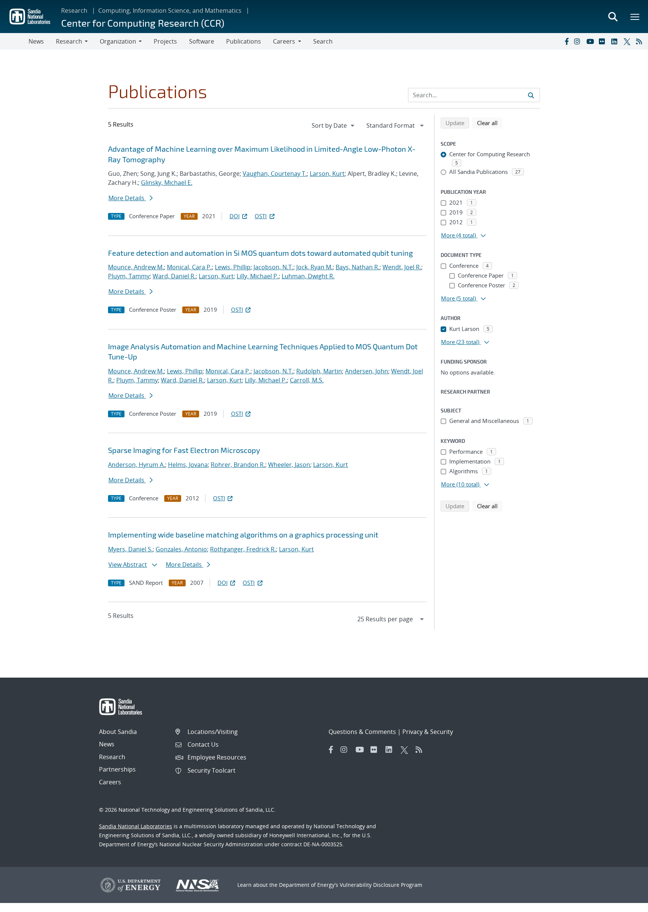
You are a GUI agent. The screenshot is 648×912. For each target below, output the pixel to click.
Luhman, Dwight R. (308, 276)
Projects (165, 41)
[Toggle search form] (612, 16)
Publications (243, 41)
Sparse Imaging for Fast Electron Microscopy (184, 449)
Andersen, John (366, 371)
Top (625, 903)
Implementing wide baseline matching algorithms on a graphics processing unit (243, 534)
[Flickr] (603, 41)
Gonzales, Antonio (181, 549)
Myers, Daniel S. (130, 549)
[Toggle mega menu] (635, 16)
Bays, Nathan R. (358, 267)
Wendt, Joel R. (401, 267)
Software (201, 41)
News (36, 41)
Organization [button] (118, 41)
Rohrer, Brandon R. (238, 465)
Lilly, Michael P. (258, 276)
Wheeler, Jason (289, 465)
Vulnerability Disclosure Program (381, 884)
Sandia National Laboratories (135, 826)
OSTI (261, 216)
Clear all (489, 123)
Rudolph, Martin (319, 371)
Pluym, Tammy (129, 276)
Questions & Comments (362, 732)
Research (74, 10)
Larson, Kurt (327, 173)
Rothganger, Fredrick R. (243, 549)
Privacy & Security (427, 732)
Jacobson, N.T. (273, 267)
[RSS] (640, 41)
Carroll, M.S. (307, 380)
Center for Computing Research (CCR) (142, 23)
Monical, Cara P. (189, 267)
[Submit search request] (531, 95)
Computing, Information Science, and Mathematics (170, 10)
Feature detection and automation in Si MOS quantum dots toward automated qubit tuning (260, 252)
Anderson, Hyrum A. (136, 465)
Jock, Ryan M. (314, 267)
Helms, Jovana (188, 465)
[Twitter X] (628, 41)
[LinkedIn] (615, 41)
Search (323, 41)
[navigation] (333, 125)
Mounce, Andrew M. (136, 267)
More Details (127, 198)
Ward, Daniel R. (174, 276)
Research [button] (69, 41)
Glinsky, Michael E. (166, 182)
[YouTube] (591, 41)
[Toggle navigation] (14, 41)
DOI (235, 216)
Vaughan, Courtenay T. (275, 173)
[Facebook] (566, 41)
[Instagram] (578, 41)
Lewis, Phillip (232, 267)
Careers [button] (284, 41)
